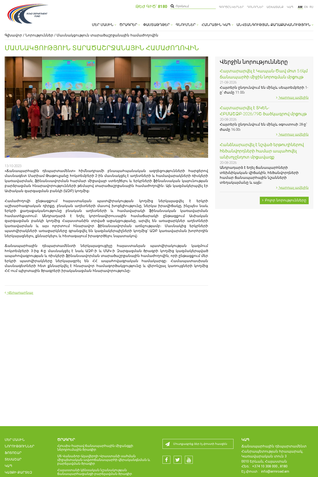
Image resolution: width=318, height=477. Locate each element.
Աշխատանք (275, 7)
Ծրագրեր (128, 25)
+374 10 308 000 (265, 466)
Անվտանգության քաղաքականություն (274, 25)
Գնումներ (186, 25)
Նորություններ (39, 35)
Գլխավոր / (14, 35)
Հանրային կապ (216, 25)
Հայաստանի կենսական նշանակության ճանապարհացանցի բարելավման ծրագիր (94, 472)
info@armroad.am (275, 471)
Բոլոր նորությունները (285, 200)
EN (306, 7)
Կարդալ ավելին (293, 97)
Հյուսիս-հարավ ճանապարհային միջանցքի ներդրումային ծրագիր (95, 447)
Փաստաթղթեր (157, 25)
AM (300, 7)
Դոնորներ (255, 7)
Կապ (290, 7)
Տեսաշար (13, 459)
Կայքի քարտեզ (18, 472)
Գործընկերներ (231, 7)
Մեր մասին (103, 25)
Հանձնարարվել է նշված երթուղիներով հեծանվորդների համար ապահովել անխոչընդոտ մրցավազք (262, 150)
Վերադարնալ (20, 293)
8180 (284, 466)
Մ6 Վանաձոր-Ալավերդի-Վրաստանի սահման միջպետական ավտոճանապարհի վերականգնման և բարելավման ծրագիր (103, 459)
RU (311, 7)
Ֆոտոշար (13, 453)
